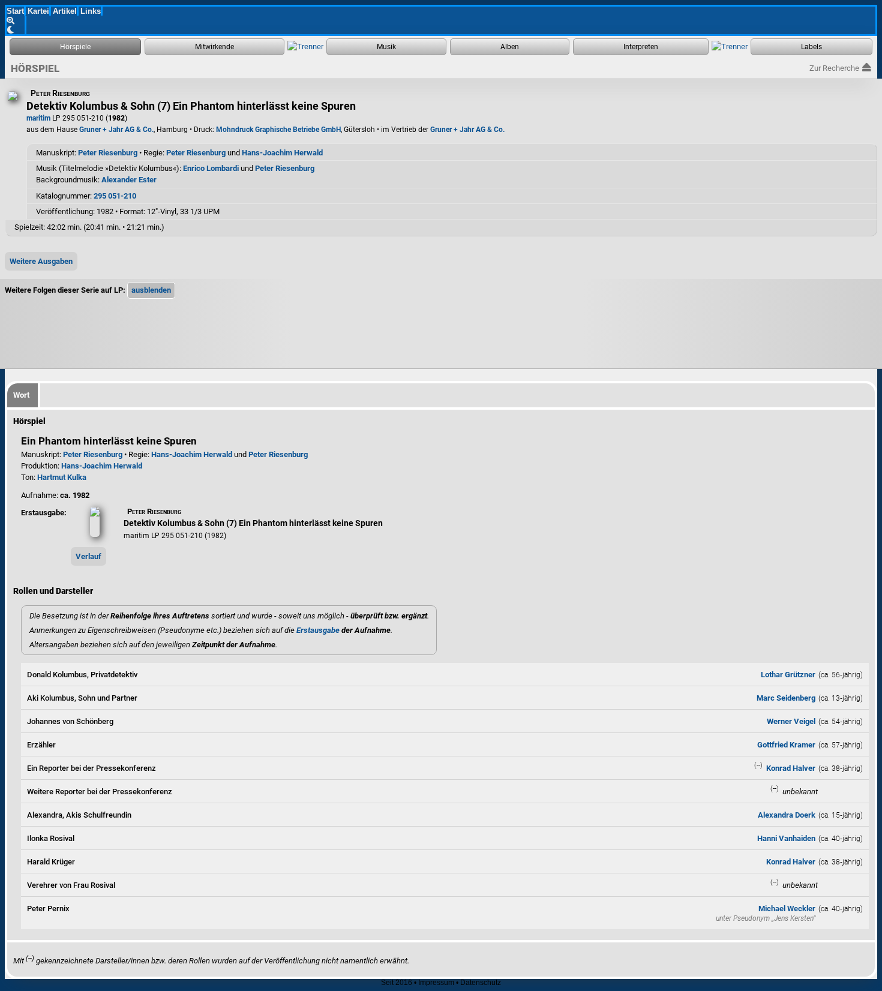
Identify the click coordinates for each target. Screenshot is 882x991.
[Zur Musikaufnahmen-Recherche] (386, 46)
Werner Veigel (791, 721)
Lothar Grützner (788, 674)
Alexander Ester (129, 179)
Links (90, 11)
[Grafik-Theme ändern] (16, 29)
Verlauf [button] (88, 556)
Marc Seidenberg (786, 697)
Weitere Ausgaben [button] (41, 261)
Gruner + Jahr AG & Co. (116, 129)
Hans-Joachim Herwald (282, 152)
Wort (21, 395)
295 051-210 (115, 195)
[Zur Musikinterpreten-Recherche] (641, 46)
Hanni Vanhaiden (786, 838)
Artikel (65, 11)
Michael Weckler (786, 908)
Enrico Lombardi (211, 168)
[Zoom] (16, 20)
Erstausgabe (318, 630)
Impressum (436, 982)
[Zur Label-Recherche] (811, 46)
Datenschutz (480, 982)
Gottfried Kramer (786, 744)
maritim (38, 118)
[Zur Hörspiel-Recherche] (75, 46)
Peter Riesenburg (107, 152)
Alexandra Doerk (786, 814)
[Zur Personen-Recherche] (214, 46)
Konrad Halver (790, 768)
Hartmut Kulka (61, 477)
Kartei (38, 11)
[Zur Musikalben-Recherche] (509, 46)
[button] (151, 290)
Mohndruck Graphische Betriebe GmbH (278, 129)
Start (15, 11)
